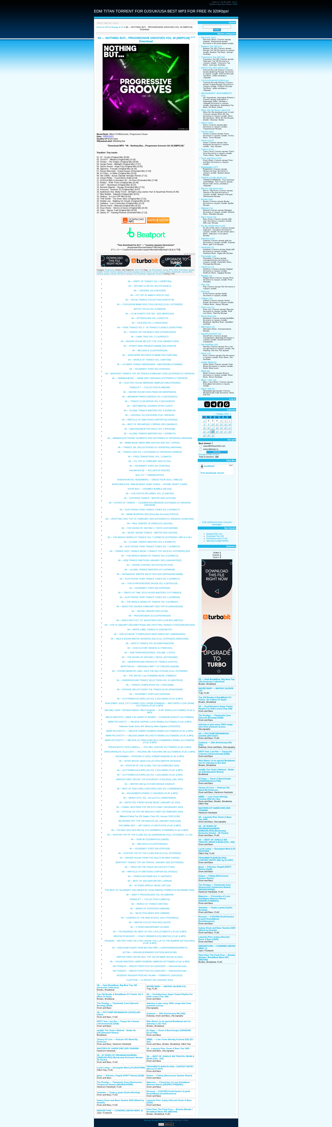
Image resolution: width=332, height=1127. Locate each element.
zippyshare (151, 274)
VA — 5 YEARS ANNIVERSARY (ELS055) (149, 927)
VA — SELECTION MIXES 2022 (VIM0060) (150, 913)
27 (225, 431)
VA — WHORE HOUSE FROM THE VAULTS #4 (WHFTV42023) (150, 858)
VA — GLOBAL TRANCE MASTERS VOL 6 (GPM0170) (150, 542)
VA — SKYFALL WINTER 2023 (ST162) (149, 611)
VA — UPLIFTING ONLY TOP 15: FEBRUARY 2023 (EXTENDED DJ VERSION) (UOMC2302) (149, 519)
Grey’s (149, 272)
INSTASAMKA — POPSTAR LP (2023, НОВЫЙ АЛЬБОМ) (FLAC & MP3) (149, 756)
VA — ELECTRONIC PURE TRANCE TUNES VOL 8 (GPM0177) (150, 509)
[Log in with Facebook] (220, 404)
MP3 (171, 270)
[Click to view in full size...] (146, 129)
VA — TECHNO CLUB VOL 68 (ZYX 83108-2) (149, 286)
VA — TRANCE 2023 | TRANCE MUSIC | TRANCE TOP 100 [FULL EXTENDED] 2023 (150, 551)
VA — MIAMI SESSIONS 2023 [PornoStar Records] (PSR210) (149, 514)
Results (202, 454)
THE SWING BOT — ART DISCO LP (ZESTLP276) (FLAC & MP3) (150, 825)
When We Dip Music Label (213, 110)
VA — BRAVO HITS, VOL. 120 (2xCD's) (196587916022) (149, 798)
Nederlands (176, 272)
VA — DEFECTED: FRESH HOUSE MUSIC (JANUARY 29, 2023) (149, 802)
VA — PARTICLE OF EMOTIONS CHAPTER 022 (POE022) (150, 420)
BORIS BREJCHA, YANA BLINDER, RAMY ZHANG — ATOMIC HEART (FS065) (149, 484)
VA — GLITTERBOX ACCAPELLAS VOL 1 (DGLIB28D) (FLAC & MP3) (150, 775)
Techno (204, 131)
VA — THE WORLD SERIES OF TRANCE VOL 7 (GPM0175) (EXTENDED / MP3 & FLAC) (149, 537)
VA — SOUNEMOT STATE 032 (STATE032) (149, 369)
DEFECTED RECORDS (212, 68)
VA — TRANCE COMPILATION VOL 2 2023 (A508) (150, 685)
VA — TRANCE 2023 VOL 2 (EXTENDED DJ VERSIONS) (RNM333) (150, 452)
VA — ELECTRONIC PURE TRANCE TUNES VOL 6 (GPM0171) (150, 579)
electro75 (138, 270)
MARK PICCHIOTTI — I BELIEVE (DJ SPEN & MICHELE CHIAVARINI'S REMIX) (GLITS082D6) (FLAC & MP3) (149, 741)
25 (217, 431)
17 (213, 428)
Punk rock (206, 307)
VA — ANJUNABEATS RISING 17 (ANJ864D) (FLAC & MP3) (149, 793)
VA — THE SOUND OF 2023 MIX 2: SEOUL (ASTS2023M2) (150, 657)
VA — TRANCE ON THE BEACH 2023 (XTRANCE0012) (150, 332)
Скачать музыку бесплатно (121, 272)
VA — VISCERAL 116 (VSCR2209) (150, 290)
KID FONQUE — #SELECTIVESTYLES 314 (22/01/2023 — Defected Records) (150, 966)
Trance (204, 149)
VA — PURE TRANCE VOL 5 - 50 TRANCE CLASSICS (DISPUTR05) (149, 327)
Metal (203, 371)
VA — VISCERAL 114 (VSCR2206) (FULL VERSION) (149, 415)
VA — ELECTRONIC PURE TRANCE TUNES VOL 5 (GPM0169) (150, 597)
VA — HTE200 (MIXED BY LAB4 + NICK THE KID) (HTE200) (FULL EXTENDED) (150, 671)
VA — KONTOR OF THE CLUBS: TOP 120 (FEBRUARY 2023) (149, 765)
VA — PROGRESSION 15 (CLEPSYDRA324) (150, 616)
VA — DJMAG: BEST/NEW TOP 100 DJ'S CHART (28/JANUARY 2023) (149, 807)
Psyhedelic (206, 256)
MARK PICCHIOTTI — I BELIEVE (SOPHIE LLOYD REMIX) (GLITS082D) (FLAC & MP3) (150, 722)
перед (165, 270)
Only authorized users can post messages (217, 523)
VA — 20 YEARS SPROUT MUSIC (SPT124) (150, 885)
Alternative (206, 327)
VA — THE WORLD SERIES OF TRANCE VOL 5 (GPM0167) (149, 602)
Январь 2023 (222, 414)
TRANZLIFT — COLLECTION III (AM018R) (149, 387)
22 (204, 431)
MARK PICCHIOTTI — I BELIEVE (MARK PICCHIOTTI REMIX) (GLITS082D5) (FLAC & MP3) (150, 735)
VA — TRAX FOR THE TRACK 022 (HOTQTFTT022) (150, 867)
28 (229, 431)
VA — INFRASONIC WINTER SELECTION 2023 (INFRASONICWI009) (150, 574)
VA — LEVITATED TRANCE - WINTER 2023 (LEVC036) (150, 498)
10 (213, 424)
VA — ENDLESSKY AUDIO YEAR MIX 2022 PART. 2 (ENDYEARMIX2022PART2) (150, 948)
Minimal (204, 208)
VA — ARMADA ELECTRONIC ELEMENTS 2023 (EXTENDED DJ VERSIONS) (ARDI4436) (149, 438)
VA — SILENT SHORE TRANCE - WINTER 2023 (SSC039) (149, 533)
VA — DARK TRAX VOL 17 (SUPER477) (150, 337)
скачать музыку (103, 274)
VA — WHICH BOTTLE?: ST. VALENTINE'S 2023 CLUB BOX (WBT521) (149, 620)
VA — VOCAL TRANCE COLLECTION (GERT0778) (149, 300)
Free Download (139, 274)
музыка (136, 272)
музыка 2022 (187, 272)
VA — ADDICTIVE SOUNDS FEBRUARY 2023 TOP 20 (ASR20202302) (149, 606)
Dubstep (205, 238)
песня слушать (159, 272)
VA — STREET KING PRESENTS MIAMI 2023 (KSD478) (149, 346)
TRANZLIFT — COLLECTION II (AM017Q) (149, 899)
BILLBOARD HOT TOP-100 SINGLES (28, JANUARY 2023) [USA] (150, 821)
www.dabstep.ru (210, 449)
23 (208, 431)
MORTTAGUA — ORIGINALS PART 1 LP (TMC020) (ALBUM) (150, 666)
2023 (106, 27)
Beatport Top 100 (209, 46)
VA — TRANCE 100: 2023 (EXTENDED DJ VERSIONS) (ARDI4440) (150, 447)
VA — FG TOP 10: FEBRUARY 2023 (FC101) (149, 461)
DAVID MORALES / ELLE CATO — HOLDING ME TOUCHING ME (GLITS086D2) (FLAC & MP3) (149, 752)
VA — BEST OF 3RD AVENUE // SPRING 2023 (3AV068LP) (149, 424)
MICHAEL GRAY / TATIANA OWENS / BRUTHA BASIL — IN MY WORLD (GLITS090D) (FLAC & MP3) (150, 711)
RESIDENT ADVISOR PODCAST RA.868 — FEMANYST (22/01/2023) (150, 975)
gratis (168, 272)
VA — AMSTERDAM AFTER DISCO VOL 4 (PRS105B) (149, 429)
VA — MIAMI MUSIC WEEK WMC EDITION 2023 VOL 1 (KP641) (150, 443)
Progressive (110, 270)
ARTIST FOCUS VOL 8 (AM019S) (150, 309)
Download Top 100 (215, 536)
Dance (204, 123)
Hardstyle (205, 247)
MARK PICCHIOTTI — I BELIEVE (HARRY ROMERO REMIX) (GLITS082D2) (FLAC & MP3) (149, 731)
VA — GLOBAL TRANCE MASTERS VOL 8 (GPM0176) (150, 410)
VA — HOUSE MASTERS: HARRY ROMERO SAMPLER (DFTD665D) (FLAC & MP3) (150, 961)
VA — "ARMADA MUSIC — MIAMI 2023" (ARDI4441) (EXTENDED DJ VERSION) (150, 378)
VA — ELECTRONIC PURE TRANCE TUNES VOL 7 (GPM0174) (150, 546)
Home (99, 23)
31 (213, 435)
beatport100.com (214, 534)
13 (225, 424)
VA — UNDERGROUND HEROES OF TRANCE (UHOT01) (150, 662)
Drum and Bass (208, 158)
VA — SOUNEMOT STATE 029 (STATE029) (149, 694)
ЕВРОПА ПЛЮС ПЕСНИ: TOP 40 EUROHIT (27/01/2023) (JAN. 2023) (149, 779)
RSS (235, 4)
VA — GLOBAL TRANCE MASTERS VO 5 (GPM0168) (149, 569)
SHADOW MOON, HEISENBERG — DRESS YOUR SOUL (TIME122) (150, 479)
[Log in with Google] (227, 404)
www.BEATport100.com (214, 446)
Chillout (204, 298)
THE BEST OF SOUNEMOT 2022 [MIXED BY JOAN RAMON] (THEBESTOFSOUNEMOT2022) (150, 890)
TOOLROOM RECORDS (213, 80)
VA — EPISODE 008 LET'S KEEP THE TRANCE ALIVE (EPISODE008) (150, 689)
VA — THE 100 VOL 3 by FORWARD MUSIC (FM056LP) (149, 675)
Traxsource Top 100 (210, 57)
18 (217, 428)
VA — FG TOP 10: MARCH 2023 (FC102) (149, 295)
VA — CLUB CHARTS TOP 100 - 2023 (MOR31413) (149, 313)
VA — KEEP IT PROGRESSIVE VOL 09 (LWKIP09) (149, 895)
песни (142, 272)
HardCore (205, 267)
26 (221, 431)
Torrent (106, 272)
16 (208, 428)
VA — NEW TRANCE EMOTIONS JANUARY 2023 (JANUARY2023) (150, 560)
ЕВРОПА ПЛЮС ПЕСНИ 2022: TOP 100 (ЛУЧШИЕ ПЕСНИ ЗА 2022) (150, 957)
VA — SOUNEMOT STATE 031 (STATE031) (149, 466)
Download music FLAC (217, 538)
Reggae (204, 276)
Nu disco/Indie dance (211, 226)
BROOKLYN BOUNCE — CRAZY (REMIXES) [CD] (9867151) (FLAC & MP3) (150, 936)
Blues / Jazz (207, 380)
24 (122, 27)
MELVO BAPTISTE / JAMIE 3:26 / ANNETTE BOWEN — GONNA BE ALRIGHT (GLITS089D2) (150, 717)
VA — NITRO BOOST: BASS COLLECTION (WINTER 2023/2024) (150, 761)
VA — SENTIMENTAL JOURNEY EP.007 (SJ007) (150, 406)
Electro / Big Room (209, 188)
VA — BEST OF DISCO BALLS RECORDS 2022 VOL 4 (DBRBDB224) (150, 788)
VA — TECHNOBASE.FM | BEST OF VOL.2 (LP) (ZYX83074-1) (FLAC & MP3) (150, 931)
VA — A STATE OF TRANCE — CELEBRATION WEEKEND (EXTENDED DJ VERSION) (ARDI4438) (150, 504)
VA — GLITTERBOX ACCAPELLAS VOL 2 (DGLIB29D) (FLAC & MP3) (150, 770)
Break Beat (206, 316)
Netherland (183, 270)
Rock (203, 353)
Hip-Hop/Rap (207, 344)
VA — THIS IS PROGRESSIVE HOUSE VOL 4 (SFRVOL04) (150, 583)
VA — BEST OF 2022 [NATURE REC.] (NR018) (150, 881)
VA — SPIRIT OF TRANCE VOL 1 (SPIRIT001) (150, 281)
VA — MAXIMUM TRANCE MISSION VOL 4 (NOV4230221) (150, 396)
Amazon (159, 274)
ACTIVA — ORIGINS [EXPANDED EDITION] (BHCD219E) (150, 952)
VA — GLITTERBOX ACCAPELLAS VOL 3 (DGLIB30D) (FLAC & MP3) (150, 699)
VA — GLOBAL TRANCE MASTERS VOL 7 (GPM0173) (150, 433)
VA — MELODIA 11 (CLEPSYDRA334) (150, 350)
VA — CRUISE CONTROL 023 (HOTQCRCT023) (149, 565)
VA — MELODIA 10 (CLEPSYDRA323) (150, 844)
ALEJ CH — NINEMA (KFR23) (149, 475)
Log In (116, 23)
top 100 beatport (155, 270)
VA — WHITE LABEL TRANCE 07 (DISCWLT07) (149, 629)
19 (221, 428)
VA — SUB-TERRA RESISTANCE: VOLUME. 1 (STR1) (149, 652)
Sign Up (107, 23)
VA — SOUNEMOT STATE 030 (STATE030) (149, 588)
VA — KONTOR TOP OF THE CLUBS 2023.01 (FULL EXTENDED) (149, 853)
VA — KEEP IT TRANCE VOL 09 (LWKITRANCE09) (150, 643)
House (204, 140)
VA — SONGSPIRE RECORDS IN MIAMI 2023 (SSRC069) (149, 355)
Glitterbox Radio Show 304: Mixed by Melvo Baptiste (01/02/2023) (149, 726)
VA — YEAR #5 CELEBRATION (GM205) (150, 839)
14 (229, 424)
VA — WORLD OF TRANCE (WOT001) (149, 904)
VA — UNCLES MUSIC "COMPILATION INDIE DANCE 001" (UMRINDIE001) (150, 634)
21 (229, 428)
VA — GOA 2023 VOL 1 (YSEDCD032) (150, 323)
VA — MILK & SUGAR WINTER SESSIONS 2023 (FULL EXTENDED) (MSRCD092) (150, 639)
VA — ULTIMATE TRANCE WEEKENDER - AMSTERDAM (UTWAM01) (150, 364)
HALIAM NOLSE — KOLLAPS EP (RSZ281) (149, 470)
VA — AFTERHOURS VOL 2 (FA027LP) (149, 318)
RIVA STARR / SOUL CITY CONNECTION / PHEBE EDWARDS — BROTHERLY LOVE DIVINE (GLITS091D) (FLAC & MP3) (149, 704)
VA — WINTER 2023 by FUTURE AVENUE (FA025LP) (149, 784)
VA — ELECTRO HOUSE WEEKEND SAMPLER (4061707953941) (150, 383)
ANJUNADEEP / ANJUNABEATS (216, 93)
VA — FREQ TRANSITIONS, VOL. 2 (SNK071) (150, 456)
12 (221, 424)
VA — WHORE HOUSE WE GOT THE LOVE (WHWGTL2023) (150, 341)
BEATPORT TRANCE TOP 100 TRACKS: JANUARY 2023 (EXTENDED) (150, 862)
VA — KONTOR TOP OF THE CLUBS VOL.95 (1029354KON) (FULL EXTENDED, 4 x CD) (149, 835)
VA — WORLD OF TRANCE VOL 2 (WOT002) (149, 360)
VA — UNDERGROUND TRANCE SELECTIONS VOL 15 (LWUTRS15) (149, 680)
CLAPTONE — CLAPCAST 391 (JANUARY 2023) (149, 980)
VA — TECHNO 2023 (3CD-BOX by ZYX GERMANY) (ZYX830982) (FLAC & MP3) (149, 830)
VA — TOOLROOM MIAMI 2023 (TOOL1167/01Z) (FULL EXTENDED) (150, 304)
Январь (115, 27)
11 (217, 424)
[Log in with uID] (207, 404)
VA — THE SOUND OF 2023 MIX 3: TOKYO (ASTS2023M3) (149, 528)
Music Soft (206, 389)
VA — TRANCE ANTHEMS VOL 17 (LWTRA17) (150, 876)
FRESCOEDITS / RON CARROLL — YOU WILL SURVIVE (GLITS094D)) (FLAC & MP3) (149, 747)
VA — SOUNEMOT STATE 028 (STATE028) (149, 848)
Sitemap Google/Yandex (217, 541)
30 (208, 435)
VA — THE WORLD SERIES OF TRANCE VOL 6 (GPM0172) (149, 556)
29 (204, 435)
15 (204, 428)
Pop (203, 284)
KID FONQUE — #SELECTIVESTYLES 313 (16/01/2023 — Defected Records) (150, 971)
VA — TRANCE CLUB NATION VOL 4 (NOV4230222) (150, 401)
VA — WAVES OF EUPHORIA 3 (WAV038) (149, 908)
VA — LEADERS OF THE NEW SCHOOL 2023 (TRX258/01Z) (150, 918)
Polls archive (213, 454)
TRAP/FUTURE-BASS (211, 178)
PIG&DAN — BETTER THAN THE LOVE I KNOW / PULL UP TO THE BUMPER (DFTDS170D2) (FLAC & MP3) (150, 942)
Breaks (204, 199)
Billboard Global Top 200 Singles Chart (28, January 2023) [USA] (150, 816)
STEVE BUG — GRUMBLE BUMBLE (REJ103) (150, 489)
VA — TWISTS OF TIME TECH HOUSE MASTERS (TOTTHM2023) (149, 592)
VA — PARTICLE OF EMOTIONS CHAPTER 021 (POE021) (150, 871)
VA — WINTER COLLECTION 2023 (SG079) (150, 922)
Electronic (205, 37)
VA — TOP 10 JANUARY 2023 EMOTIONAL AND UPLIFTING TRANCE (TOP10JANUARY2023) (150, 625)
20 (225, 428)
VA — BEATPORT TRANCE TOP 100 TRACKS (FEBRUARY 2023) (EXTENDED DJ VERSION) (149, 373)
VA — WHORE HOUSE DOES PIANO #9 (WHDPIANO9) (149, 392)
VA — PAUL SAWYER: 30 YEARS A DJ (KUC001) (150, 523)
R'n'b (203, 291)
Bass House (207, 217)
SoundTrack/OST (209, 334)
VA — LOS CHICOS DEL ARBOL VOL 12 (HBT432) (150, 493)
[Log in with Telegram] (214, 404)
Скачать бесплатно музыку (121, 274)
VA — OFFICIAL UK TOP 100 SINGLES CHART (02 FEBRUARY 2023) (149, 812)
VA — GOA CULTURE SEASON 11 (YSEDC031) (149, 648)
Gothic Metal (207, 362)
